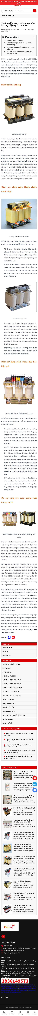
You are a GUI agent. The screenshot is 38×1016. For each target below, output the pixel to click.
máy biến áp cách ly (12, 988)
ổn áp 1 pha (27, 986)
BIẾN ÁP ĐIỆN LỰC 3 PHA (12, 684)
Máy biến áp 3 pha (28, 985)
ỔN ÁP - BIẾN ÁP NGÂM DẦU (13, 688)
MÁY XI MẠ (7, 672)
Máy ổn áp (7, 655)
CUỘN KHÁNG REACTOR (12, 695)
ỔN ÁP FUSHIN (9, 699)
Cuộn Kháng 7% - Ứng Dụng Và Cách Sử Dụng (23, 894)
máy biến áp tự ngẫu (25, 988)
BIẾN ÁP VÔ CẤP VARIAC (12, 664)
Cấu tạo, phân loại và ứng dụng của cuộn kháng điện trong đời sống (23, 833)
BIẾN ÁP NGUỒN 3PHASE (12, 692)
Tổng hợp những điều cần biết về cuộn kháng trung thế (18, 757)
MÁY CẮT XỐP (9, 707)
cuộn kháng (23, 990)
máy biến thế (15, 990)
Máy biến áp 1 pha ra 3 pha (9, 986)
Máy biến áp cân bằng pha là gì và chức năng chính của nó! (18, 745)
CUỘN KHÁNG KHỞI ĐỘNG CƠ (14, 715)
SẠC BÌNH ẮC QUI (10, 703)
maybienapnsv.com (15, 992)
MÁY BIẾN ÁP (8, 723)
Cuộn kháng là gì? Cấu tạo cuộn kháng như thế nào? (24, 869)
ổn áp (21, 986)
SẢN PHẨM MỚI (9, 711)
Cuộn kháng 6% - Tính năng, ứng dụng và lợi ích (22, 906)
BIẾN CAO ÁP (8, 719)
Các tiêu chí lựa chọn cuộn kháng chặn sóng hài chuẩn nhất (22, 882)
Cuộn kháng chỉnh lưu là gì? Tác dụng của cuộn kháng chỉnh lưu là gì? (24, 857)
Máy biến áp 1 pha (15, 985)
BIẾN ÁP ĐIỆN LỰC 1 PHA (12, 680)
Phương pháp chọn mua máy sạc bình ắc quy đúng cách (18, 740)
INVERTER (7, 668)
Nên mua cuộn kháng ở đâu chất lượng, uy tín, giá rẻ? (22, 845)
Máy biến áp (8, 647)
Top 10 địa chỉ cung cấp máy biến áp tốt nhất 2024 (18, 734)
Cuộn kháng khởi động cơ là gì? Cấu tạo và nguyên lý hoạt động (19, 751)
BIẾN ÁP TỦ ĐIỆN (10, 676)
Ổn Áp (6, 651)
